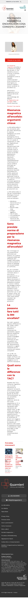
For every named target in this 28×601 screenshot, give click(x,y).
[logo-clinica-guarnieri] (7, 6)
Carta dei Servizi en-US (17, 582)
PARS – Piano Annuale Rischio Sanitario (12, 584)
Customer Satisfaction (7, 585)
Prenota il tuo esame (13, 106)
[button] (20, 2)
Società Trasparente (20, 585)
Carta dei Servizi (5, 582)
